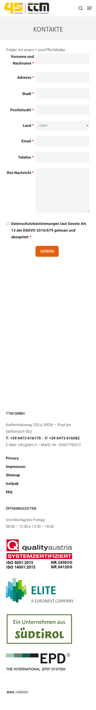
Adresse (25, 77)
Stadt (28, 93)
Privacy (12, 458)
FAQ (9, 492)
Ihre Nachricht (20, 172)
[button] (89, 8)
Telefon (26, 157)
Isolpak (12, 483)
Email (27, 141)
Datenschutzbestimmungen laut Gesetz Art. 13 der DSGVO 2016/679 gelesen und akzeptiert (49, 230)
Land (28, 125)
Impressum (15, 466)
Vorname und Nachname (22, 59)
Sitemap (13, 475)
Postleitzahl (22, 110)
